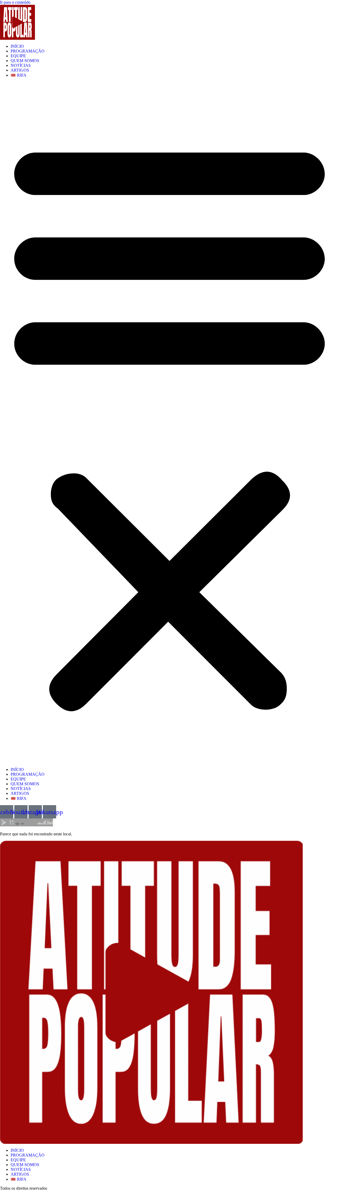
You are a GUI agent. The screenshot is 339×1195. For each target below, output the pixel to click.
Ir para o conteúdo (15, 2)
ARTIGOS (20, 70)
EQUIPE (18, 56)
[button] (169, 422)
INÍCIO (17, 46)
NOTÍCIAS (21, 65)
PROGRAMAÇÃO (27, 51)
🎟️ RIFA (18, 75)
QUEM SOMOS (25, 60)
